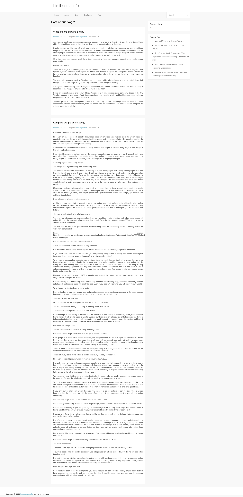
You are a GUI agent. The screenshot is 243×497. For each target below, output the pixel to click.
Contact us (88, 15)
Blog (76, 15)
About (67, 15)
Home (56, 15)
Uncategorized (81, 37)
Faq (99, 15)
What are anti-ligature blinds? (68, 31)
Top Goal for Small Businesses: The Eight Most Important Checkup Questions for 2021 (170, 56)
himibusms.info (66, 6)
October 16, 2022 (60, 37)
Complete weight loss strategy (69, 122)
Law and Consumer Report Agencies (169, 41)
